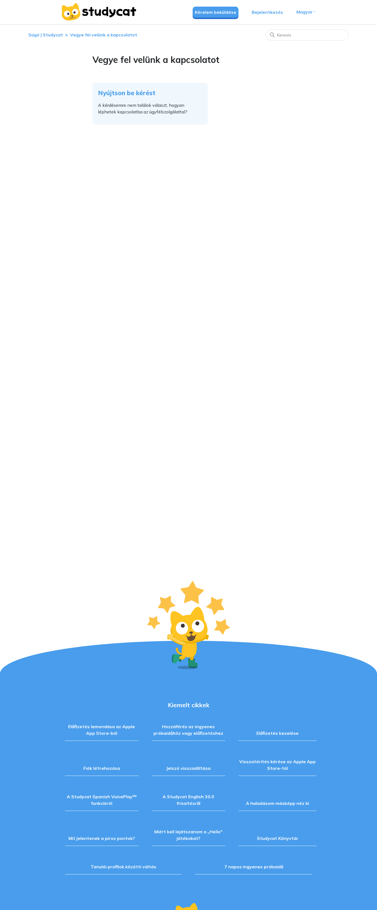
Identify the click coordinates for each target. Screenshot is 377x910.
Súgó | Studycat (45, 35)
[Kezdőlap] (98, 12)
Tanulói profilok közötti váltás (123, 866)
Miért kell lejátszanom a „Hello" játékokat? (188, 835)
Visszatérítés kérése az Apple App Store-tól (277, 765)
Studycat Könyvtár (277, 838)
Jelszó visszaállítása (188, 768)
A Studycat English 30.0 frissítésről (188, 800)
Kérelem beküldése (215, 12)
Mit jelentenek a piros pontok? (101, 838)
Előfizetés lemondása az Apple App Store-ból (101, 730)
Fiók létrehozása (101, 768)
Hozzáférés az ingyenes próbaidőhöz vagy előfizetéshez (188, 730)
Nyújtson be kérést (126, 93)
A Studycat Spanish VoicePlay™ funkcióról (102, 800)
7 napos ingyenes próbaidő (253, 866)
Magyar (304, 11)
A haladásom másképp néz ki (277, 803)
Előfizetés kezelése (277, 733)
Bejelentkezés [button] (267, 12)
